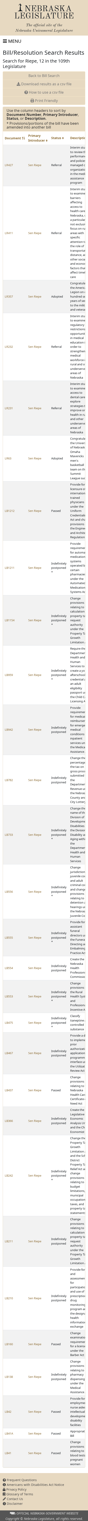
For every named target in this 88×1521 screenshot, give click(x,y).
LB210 (9, 1298)
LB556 (9, 892)
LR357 (9, 296)
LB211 (9, 1241)
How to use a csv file (46, 92)
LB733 (9, 835)
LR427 (9, 165)
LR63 (8, 458)
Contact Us (14, 1499)
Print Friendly (46, 100)
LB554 (9, 968)
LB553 (9, 996)
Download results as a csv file (46, 83)
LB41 (8, 1453)
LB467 (9, 1053)
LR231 (9, 408)
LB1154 (9, 620)
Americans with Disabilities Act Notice (35, 1485)
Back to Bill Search (44, 75)
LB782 (9, 780)
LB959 (9, 675)
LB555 (9, 938)
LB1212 (9, 511)
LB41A (9, 1433)
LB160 (9, 1344)
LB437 (9, 1090)
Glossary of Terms (19, 1494)
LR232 (9, 347)
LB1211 (9, 568)
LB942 (9, 730)
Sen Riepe (34, 165)
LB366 (9, 1121)
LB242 (9, 1175)
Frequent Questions (21, 1480)
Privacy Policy (15, 1489)
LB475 (9, 1023)
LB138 (9, 1377)
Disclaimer (14, 1503)
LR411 (9, 233)
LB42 (8, 1412)
